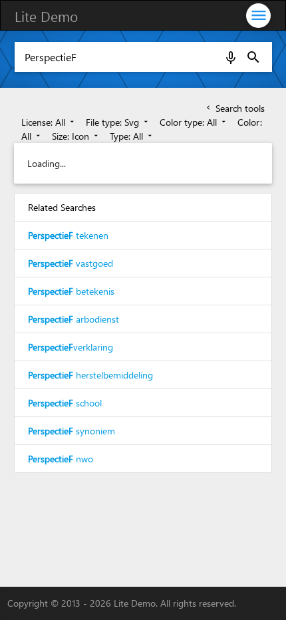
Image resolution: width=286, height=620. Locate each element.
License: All (48, 122)
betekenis (71, 291)
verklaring (70, 347)
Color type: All (194, 122)
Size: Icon (76, 136)
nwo (60, 458)
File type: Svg (118, 122)
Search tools (234, 108)
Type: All (132, 136)
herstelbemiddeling (90, 375)
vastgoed (70, 263)
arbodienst (73, 319)
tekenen (68, 235)
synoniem (71, 430)
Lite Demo (46, 16)
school (65, 402)
